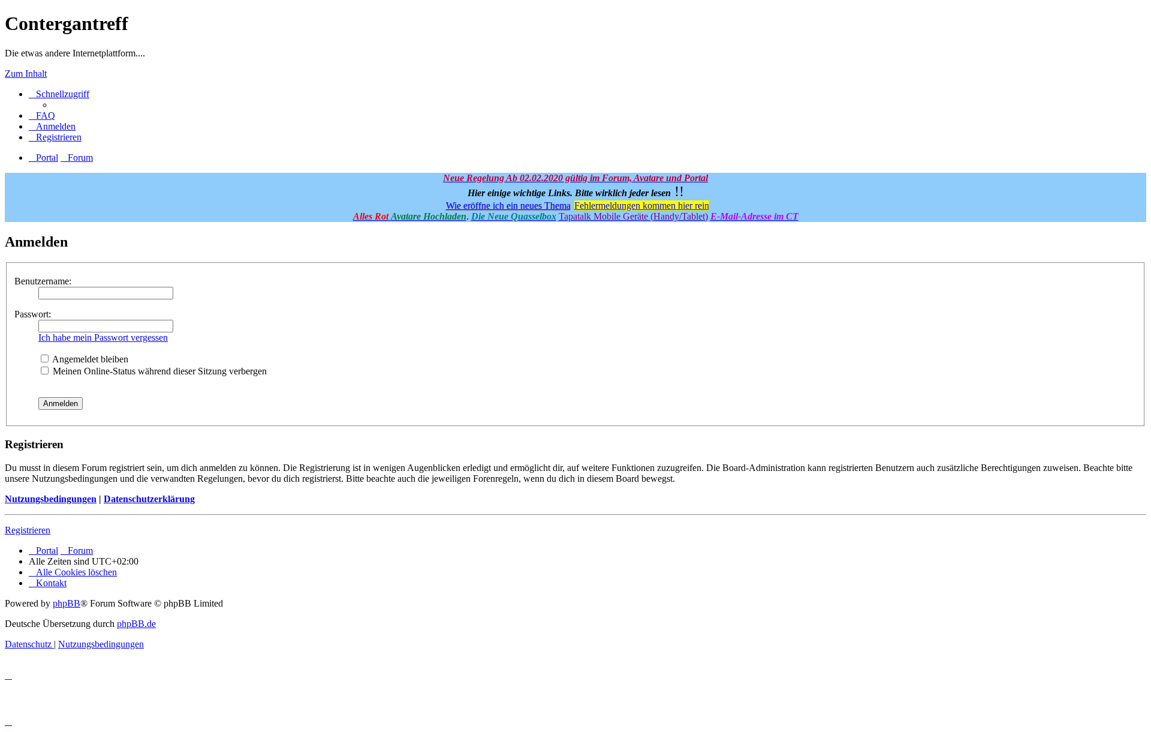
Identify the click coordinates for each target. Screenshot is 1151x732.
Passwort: (32, 314)
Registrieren (27, 530)
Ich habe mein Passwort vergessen (103, 337)
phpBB (66, 603)
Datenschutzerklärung (149, 499)
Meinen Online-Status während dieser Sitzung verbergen (158, 371)
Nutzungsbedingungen (51, 499)
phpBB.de (136, 624)
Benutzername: (42, 281)
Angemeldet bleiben (89, 359)
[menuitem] (42, 115)
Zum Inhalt (26, 73)
